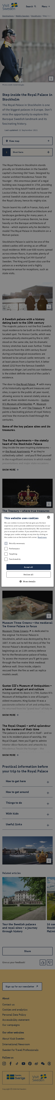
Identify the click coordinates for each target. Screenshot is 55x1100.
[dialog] (27, 550)
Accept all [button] (28, 567)
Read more (42, 537)
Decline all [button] (28, 574)
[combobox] (48, 517)
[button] (28, 581)
